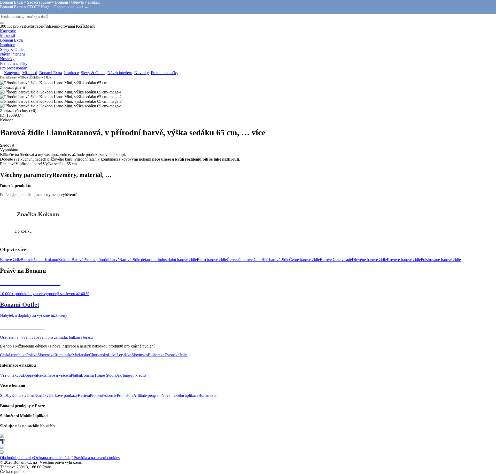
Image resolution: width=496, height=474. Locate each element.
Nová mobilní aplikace (179, 395)
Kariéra (84, 395)
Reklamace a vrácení (54, 375)
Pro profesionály (103, 395)
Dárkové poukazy (63, 395)
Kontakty (19, 395)
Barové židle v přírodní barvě (95, 259)
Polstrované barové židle (441, 259)
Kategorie (14, 77)
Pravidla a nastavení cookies (97, 457)
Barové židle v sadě (336, 259)
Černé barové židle (304, 259)
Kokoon (65, 259)
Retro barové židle (212, 259)
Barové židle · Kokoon (39, 259)
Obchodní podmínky (17, 457)
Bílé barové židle (275, 259)
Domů (4, 77)
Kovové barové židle (404, 259)
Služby (5, 395)
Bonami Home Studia (98, 375)
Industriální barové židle (177, 259)
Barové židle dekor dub (138, 259)
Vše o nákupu (11, 375)
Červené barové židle (244, 259)
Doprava (30, 375)
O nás (31, 395)
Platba (76, 375)
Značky (42, 395)
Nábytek (25, 77)
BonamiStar (208, 395)
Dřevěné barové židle (369, 259)
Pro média (125, 395)
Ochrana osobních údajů (54, 457)
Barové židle (43, 77)
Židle (33, 77)
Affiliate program (147, 395)
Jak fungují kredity (131, 375)
